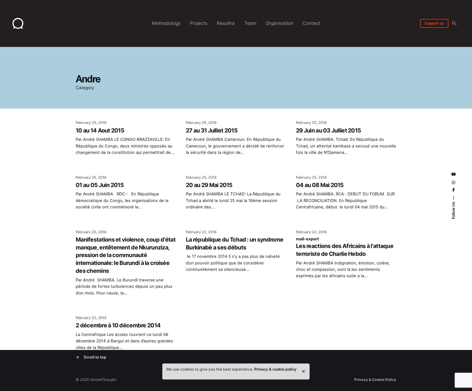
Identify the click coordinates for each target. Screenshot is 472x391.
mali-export (307, 238)
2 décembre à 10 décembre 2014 (118, 325)
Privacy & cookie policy (275, 369)
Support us (434, 23)
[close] (303, 371)
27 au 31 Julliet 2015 (211, 130)
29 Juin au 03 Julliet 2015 (328, 130)
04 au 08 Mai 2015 (320, 185)
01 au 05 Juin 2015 (100, 185)
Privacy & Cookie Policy (375, 379)
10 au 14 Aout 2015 (100, 130)
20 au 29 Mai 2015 (209, 185)
